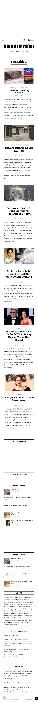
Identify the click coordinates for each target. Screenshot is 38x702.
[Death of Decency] (19, 83)
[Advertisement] (19, 19)
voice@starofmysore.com (26, 692)
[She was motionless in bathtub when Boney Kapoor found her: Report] (19, 324)
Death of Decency (19, 90)
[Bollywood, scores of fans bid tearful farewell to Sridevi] (19, 201)
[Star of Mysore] (19, 46)
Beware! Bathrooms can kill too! (19, 149)
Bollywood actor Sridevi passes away (19, 399)
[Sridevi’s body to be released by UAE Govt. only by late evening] (19, 264)
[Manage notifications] (4, 697)
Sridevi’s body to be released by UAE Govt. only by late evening (19, 273)
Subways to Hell (15, 489)
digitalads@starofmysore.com (21, 687)
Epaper (32, 40)
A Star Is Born (14, 635)
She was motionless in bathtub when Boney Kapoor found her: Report (19, 336)
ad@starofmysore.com (18, 690)
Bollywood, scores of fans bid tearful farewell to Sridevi (19, 210)
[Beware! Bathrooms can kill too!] (19, 140)
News (19, 205)
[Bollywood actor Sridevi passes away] (19, 390)
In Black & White (22, 87)
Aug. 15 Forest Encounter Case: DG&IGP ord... (16, 505)
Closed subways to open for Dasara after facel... (17, 497)
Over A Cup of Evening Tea (22, 145)
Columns (13, 87)
